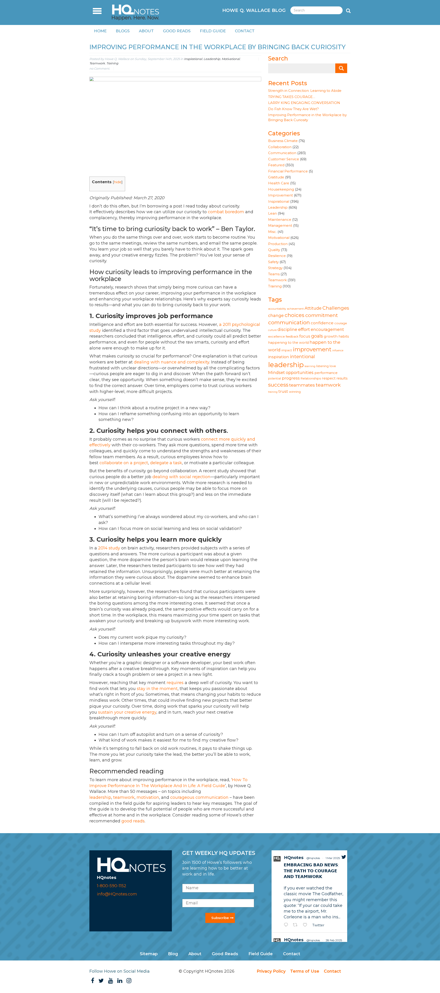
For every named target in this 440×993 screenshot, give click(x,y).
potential (274, 378)
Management (280, 225)
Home (100, 31)
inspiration (278, 356)
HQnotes (293, 857)
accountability (277, 308)
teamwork (328, 385)
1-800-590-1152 (111, 885)
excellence (276, 336)
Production (278, 244)
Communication (282, 153)
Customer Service (283, 159)
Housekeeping (281, 189)
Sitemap (149, 953)
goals (317, 336)
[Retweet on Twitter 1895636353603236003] (297, 925)
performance (326, 373)
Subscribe (220, 918)
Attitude (313, 308)
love (333, 366)
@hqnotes (313, 858)
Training (112, 63)
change (276, 315)
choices (294, 315)
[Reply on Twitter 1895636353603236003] (287, 925)
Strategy (275, 268)
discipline (287, 329)
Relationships (311, 378)
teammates (302, 385)
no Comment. (99, 68)
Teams (274, 274)
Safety (273, 262)
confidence (322, 322)
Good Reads (177, 31)
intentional (302, 356)
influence (337, 350)
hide (117, 182)
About (146, 31)
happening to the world (288, 343)
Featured (276, 165)
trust (283, 391)
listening (322, 366)
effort (304, 329)
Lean (272, 213)
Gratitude (276, 177)
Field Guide (213, 31)
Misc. (272, 231)
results (341, 378)
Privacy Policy (271, 971)
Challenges (335, 308)
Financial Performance (288, 171)
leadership (286, 365)
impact (286, 350)
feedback (292, 336)
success (278, 385)
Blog (173, 953)
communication (289, 322)
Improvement (280, 195)
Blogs (123, 31)
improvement (312, 349)
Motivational (231, 59)
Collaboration (280, 147)
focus (304, 336)
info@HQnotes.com (117, 894)
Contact (245, 31)
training (273, 391)
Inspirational (193, 59)
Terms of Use (304, 971)
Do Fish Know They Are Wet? (293, 109)
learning (310, 366)
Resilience (277, 256)
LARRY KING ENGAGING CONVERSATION (304, 103)
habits (343, 336)
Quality (274, 250)
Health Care (278, 183)
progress (291, 378)
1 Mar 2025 (333, 858)
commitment (321, 315)
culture (272, 330)
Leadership (212, 59)
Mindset (276, 372)
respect (329, 378)
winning (295, 391)
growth (331, 336)
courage (340, 323)
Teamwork (97, 63)
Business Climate (283, 141)
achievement (295, 308)
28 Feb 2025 (334, 940)
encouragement (327, 329)
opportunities (300, 372)
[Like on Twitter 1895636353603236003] (306, 925)
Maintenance (279, 219)
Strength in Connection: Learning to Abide (304, 90)
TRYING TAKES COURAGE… (291, 97)
